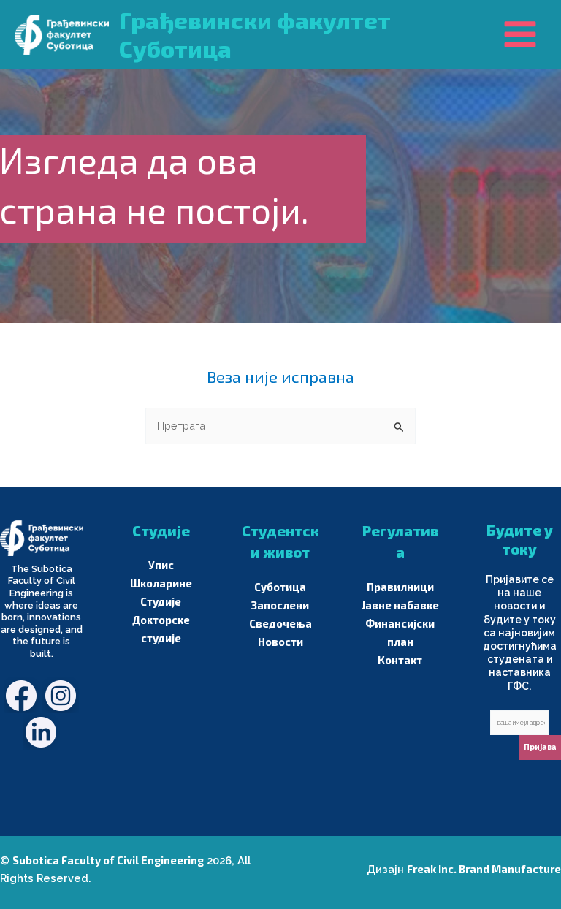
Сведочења (280, 623)
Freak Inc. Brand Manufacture (484, 868)
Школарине (161, 583)
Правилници (400, 586)
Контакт (400, 659)
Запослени (280, 605)
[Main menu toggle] (520, 34)
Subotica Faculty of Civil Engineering (108, 860)
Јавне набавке (400, 605)
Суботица (280, 586)
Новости (280, 641)
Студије (160, 601)
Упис (161, 564)
